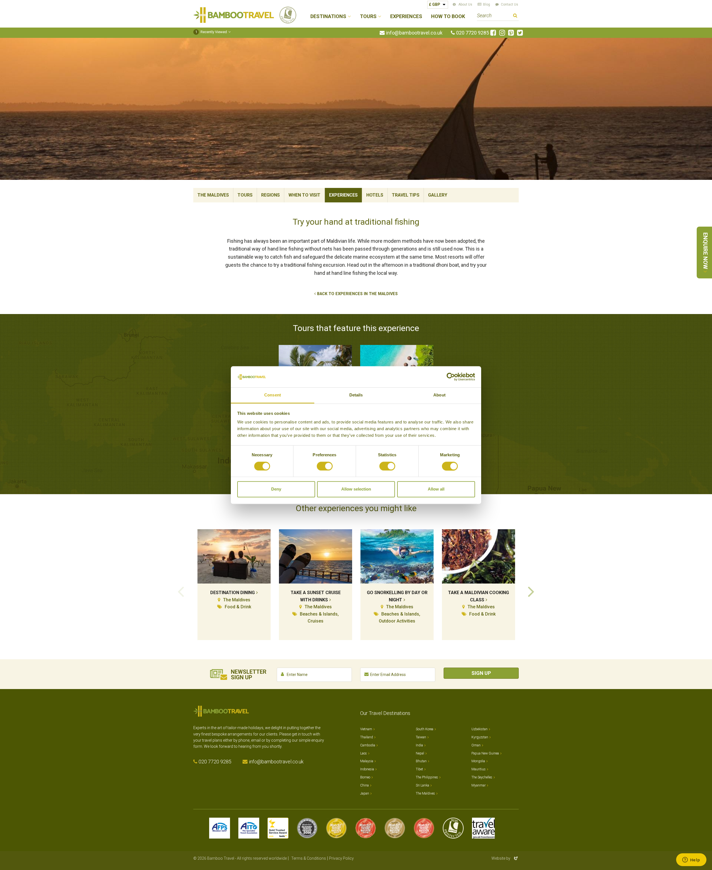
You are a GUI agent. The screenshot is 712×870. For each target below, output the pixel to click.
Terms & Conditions (308, 858)
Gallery (437, 195)
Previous (181, 591)
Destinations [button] (328, 16)
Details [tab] (356, 395)
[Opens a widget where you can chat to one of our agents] (691, 860)
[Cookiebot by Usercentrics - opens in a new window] (450, 376)
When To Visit (304, 195)
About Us (465, 4)
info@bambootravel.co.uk (414, 32)
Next (531, 591)
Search (515, 16)
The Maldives (213, 195)
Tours (245, 195)
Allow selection (356, 489)
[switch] (325, 466)
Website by (505, 858)
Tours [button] (368, 16)
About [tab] (439, 395)
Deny (276, 489)
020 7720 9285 (472, 32)
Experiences (406, 16)
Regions (270, 195)
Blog (486, 4)
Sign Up (481, 673)
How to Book (448, 16)
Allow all (436, 489)
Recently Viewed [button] (211, 32)
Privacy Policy (341, 858)
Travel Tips (405, 195)
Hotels (374, 195)
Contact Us (509, 4)
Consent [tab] (272, 395)
